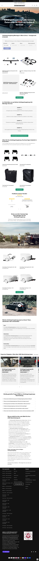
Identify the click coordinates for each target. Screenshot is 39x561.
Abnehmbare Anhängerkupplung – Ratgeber (30, 479)
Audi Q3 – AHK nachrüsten (6, 477)
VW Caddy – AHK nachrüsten (7, 513)
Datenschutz (16, 475)
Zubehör (26, 486)
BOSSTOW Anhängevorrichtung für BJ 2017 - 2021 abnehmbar (10, 83)
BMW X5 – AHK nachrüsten (7, 488)
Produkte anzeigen (7, 48)
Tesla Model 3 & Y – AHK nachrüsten (6, 511)
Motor (21, 43)
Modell (13, 43)
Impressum (16, 479)
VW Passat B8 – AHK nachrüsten (5, 523)
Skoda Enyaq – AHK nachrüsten (5, 501)
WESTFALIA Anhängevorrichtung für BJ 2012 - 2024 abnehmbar (10, 71)
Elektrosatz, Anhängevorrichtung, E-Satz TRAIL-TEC (28, 71)
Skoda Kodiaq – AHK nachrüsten (5, 507)
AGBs (15, 473)
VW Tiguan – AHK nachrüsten (7, 525)
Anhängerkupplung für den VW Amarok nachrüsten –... (26, 371)
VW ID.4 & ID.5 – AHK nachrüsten (6, 520)
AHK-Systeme (27, 473)
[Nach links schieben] (17, 387)
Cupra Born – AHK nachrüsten (7, 492)
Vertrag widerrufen (18, 484)
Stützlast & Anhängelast (18, 481)
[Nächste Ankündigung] (37, 1)
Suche (26, 488)
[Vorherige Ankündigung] (2, 1)
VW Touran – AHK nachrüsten (7, 527)
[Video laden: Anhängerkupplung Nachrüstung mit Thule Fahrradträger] (19, 305)
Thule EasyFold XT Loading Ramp (25, 164)
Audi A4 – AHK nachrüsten (6, 471)
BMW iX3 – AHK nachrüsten (7, 490)
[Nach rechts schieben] (22, 387)
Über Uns (15, 471)
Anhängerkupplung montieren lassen (30, 476)
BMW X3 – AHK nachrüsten (7, 486)
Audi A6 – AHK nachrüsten (6, 475)
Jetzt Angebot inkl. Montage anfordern (19, 135)
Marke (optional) (31, 43)
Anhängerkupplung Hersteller (30, 471)
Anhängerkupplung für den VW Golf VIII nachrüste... (8, 371)
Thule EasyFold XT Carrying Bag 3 (8, 185)
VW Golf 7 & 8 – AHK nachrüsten (5, 516)
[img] (19, 195)
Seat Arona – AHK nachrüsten (7, 498)
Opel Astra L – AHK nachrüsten (5, 495)
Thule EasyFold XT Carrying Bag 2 (25, 185)
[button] (2, 5)
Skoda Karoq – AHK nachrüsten (5, 504)
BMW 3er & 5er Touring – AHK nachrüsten (7, 484)
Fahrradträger (27, 484)
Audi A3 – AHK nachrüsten (6, 473)
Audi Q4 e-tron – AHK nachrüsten (6, 480)
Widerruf (15, 477)
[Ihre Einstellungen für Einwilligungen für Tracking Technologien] (37, 559)
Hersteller (5, 43)
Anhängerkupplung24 (18, 559)
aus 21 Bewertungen (19, 196)
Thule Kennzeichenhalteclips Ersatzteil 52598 (10, 164)
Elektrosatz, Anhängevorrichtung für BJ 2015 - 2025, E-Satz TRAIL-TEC (27, 93)
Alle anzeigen (19, 97)
